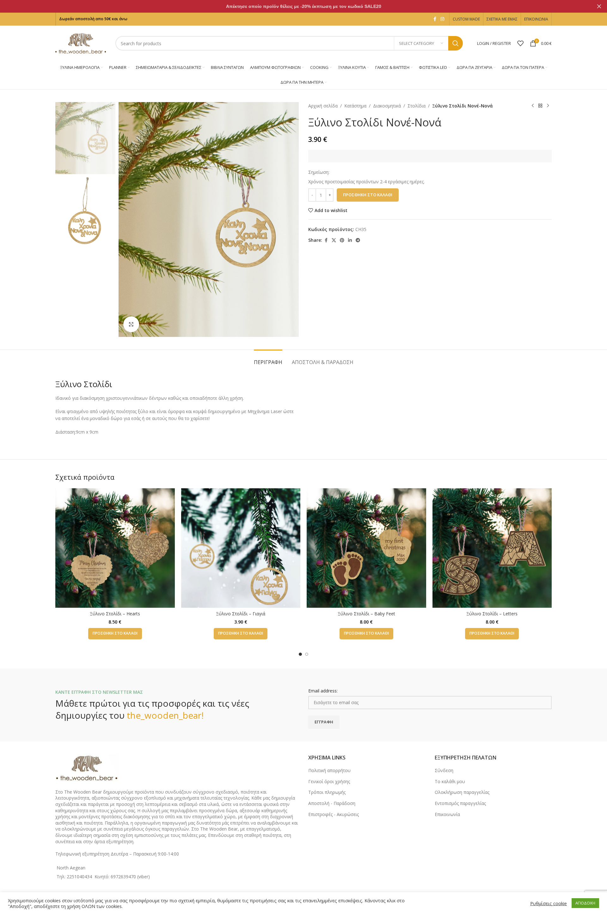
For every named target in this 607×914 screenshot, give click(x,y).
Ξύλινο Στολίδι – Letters (492, 614)
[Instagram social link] (442, 19)
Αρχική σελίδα (323, 106)
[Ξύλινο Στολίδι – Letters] (492, 548)
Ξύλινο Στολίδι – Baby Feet (366, 614)
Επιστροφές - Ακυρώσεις (333, 814)
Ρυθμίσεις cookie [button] (548, 903)
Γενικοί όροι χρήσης (329, 781)
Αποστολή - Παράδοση (331, 803)
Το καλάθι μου (450, 781)
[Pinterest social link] (342, 240)
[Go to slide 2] (306, 654)
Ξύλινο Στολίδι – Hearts (115, 614)
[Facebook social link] (434, 19)
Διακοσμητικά (387, 106)
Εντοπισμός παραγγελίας (460, 803)
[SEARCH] (455, 43)
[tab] (268, 359)
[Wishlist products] (520, 43)
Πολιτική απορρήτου (329, 770)
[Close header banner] (599, 6)
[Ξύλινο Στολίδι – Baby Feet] (366, 548)
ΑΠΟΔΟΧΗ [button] (585, 903)
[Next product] (548, 106)
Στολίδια (417, 106)
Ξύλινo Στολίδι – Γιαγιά (240, 614)
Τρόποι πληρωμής (327, 792)
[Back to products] (540, 106)
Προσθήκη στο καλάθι (367, 195)
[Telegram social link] (358, 240)
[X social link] (334, 240)
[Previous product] (532, 106)
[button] (115, 633)
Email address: (323, 691)
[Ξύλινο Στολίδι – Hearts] (115, 548)
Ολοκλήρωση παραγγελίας (462, 792)
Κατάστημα (355, 106)
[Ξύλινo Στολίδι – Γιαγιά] (241, 548)
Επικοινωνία (447, 814)
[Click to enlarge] (131, 324)
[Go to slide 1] (300, 654)
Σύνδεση (444, 770)
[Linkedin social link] (350, 240)
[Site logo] (80, 43)
